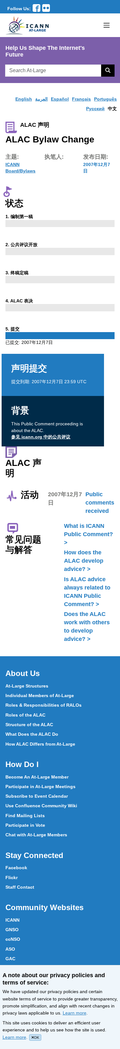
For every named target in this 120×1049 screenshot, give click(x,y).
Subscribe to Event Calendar (36, 796)
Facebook (16, 867)
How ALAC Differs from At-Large (40, 744)
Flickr (11, 877)
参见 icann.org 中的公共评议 (40, 436)
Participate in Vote (25, 825)
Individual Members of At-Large (39, 695)
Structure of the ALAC (29, 724)
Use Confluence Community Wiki (41, 805)
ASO (10, 949)
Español (60, 99)
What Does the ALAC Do (31, 734)
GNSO (12, 929)
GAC (10, 958)
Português (105, 99)
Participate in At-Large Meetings (40, 786)
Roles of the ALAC (25, 715)
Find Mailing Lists (25, 815)
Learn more (74, 1012)
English (23, 99)
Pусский (95, 108)
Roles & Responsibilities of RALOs (43, 705)
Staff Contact (19, 887)
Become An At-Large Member (36, 776)
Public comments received (99, 502)
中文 (112, 108)
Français (81, 99)
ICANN (12, 920)
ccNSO (12, 939)
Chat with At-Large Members (36, 834)
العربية (41, 99)
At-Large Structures (26, 685)
